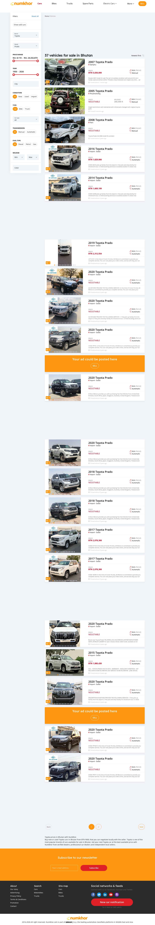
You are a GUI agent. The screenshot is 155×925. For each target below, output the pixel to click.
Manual (21, 132)
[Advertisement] (25, 211)
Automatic (31, 132)
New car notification (112, 902)
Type (14, 105)
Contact (13, 906)
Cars (40, 3)
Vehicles (53, 16)
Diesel (20, 144)
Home (47, 16)
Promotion (14, 903)
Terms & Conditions (18, 899)
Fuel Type (17, 140)
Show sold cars (20, 25)
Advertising (14, 892)
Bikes (54, 3)
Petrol (28, 144)
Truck (27, 109)
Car (15, 109)
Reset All (35, 16)
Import (34, 96)
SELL (142, 3)
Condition (17, 93)
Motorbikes (38, 892)
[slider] (13, 61)
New (20, 96)
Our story (14, 889)
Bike (21, 109)
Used (27, 96)
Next (141, 827)
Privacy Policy (15, 896)
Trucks (70, 3)
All (15, 96)
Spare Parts (88, 3)
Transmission (19, 128)
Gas (34, 144)
